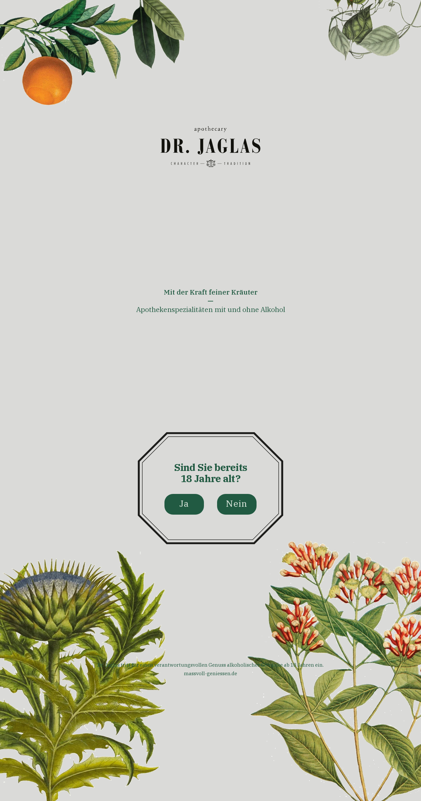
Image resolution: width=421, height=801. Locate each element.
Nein (236, 503)
